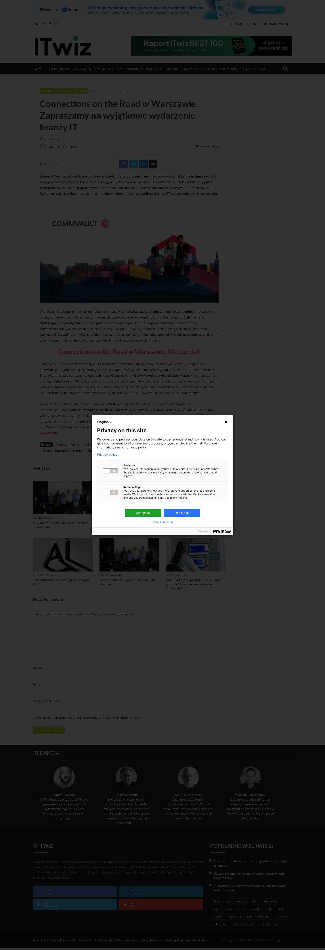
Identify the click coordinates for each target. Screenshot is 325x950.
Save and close (162, 522)
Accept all (143, 513)
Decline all (182, 513)
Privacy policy (107, 454)
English (103, 422)
